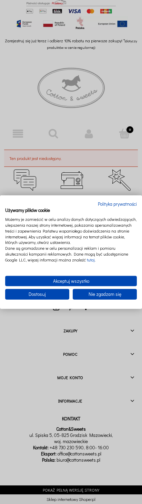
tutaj (91, 259)
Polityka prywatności (117, 204)
